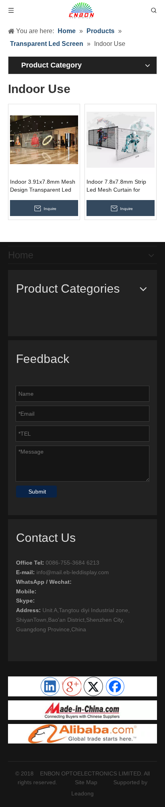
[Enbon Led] (82, 734)
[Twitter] (93, 686)
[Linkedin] (50, 686)
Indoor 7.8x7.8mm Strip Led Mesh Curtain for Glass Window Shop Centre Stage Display (116, 186)
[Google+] (71, 686)
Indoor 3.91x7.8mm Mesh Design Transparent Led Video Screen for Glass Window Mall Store (42, 186)
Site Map (86, 782)
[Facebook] (115, 686)
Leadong (82, 793)
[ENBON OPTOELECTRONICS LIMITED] (82, 710)
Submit (37, 491)
